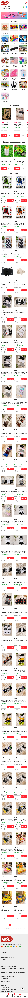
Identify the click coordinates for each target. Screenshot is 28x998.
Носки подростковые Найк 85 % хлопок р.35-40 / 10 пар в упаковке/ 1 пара (7, 582)
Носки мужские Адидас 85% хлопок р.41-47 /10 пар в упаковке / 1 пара (6, 374)
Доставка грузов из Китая (7, 957)
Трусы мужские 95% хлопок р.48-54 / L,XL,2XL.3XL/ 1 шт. (6, 284)
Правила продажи (5, 981)
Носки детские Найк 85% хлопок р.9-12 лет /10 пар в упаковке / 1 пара (20, 761)
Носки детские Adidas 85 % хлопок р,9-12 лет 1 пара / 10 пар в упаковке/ (20, 553)
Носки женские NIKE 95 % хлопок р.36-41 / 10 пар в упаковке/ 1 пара (7, 523)
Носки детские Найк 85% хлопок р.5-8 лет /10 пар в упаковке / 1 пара (7, 791)
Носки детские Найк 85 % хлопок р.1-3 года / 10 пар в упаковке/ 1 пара (7, 761)
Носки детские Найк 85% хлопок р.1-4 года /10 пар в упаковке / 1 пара (20, 791)
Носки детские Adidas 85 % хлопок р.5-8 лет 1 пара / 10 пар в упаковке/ (20, 523)
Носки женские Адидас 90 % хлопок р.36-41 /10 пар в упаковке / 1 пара (20, 463)
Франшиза (3, 959)
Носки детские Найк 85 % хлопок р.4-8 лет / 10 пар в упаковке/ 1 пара (20, 702)
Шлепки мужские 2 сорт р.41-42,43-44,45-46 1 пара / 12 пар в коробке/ (20, 126)
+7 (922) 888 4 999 (5, 987)
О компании (4, 952)
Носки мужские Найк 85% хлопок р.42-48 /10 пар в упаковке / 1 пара (20, 314)
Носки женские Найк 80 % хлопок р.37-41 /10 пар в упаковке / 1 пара (20, 374)
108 (16, 925)
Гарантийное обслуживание (8, 976)
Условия (3, 954)
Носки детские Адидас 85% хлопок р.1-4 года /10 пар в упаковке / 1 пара (7, 851)
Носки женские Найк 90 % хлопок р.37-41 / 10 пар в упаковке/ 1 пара (20, 642)
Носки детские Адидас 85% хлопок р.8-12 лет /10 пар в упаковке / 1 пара (7, 821)
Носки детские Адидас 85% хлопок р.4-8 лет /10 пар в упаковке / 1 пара (20, 821)
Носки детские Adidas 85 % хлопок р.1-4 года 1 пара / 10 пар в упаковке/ (7, 553)
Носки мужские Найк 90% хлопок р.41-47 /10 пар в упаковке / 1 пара (7, 314)
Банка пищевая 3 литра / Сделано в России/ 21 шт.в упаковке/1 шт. (6, 163)
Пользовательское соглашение (8, 966)
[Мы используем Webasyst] (3, 949)
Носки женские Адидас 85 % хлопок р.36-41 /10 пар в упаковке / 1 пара (7, 493)
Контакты (3, 962)
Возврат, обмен (4, 978)
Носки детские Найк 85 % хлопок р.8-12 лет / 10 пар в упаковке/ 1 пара (20, 672)
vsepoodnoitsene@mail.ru (7, 991)
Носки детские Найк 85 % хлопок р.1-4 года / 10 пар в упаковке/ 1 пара (20, 731)
